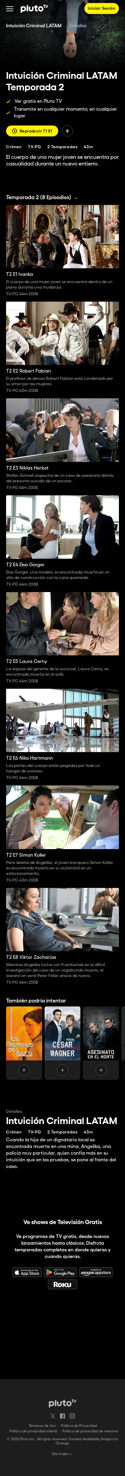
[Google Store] (60, 1272)
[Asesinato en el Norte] (101, 1043)
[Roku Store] (62, 1284)
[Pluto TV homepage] (62, 1403)
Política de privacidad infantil (33, 1431)
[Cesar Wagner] (63, 1043)
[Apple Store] (27, 1272)
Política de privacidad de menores (90, 1431)
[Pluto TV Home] (34, 8)
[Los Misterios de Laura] (24, 1043)
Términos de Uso (42, 1426)
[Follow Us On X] (53, 1416)
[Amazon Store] (96, 1272)
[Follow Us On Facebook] (62, 1416)
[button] (10, 8)
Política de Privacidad (79, 1426)
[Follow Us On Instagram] (72, 1416)
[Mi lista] (67, 131)
